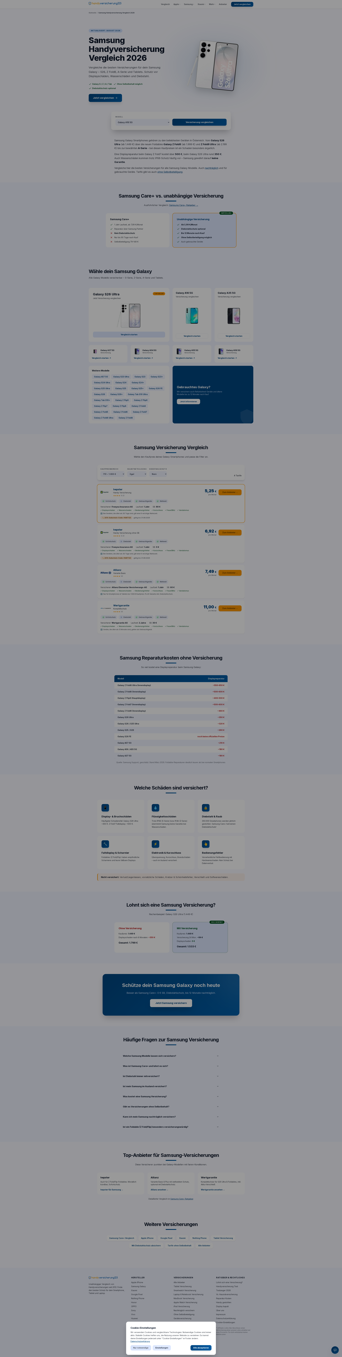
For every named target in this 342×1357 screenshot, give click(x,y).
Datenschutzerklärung (140, 1341)
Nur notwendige (140, 1348)
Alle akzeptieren (201, 1348)
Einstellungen (161, 1348)
